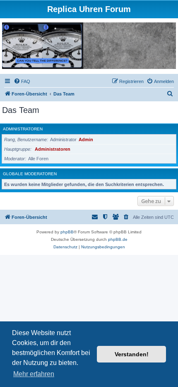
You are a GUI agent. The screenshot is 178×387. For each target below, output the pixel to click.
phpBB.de (117, 239)
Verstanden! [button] (132, 354)
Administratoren (23, 129)
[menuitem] (22, 81)
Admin (86, 139)
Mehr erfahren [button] (33, 373)
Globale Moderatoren (30, 173)
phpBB (67, 232)
